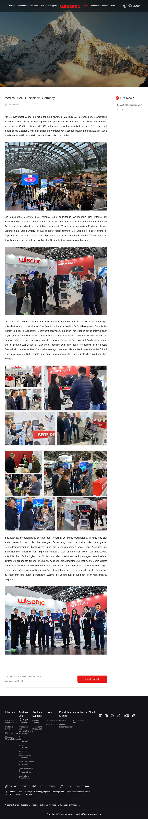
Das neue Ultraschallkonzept (11, 738)
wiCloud (90, 712)
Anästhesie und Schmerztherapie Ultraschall (25, 730)
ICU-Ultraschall (23, 746)
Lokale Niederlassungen (65, 726)
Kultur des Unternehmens (11, 722)
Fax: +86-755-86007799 (18, 786)
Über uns (11, 6)
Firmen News (51, 721)
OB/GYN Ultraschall (23, 722)
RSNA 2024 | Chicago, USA (28, 676)
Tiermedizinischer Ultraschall (25, 763)
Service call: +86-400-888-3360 (76, 786)
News (85, 6)
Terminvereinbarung (52, 725)
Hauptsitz (63, 721)
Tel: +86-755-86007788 (46, 786)
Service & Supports (49, 6)
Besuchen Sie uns (78, 722)
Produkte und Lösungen (28, 6)
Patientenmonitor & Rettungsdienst (25, 770)
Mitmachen (116, 6)
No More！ (19, 681)
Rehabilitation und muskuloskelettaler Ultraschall (25, 754)
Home (70, 8)
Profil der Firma (9, 728)
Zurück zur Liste (92, 679)
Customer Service (36, 722)
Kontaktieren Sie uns (99, 6)
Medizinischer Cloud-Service (24, 777)
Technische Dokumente (37, 728)
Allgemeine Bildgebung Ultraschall (23, 739)
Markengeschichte (11, 733)
